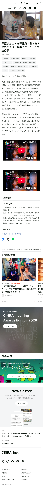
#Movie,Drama (22, 66)
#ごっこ (5, 70)
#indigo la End (15, 58)
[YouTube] (29, 8)
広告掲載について (27, 473)
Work (15, 436)
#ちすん (13, 66)
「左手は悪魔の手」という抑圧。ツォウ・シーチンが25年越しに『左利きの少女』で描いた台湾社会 (19, 289)
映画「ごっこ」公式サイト (13, 234)
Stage (31, 433)
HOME (3, 249)
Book (37, 433)
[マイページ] (2, 3)
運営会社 (24, 469)
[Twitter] (15, 8)
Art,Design (12, 433)
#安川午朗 (32, 62)
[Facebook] (24, 8)
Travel (20, 436)
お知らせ (4, 476)
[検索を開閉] (37, 3)
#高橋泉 (32, 58)
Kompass (9, 443)
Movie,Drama (11, 249)
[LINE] (35, 8)
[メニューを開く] (40, 3)
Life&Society (6, 436)
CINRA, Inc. (10, 452)
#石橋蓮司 (5, 58)
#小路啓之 (13, 70)
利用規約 (24, 479)
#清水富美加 (17, 62)
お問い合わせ (25, 476)
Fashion (28, 436)
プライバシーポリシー (8, 479)
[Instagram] (20, 8)
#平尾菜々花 (33, 66)
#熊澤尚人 (25, 58)
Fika (3, 443)
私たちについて (6, 469)
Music (4, 433)
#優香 (25, 62)
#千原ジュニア (7, 62)
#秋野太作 (21, 70)
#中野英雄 (5, 66)
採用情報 (4, 473)
